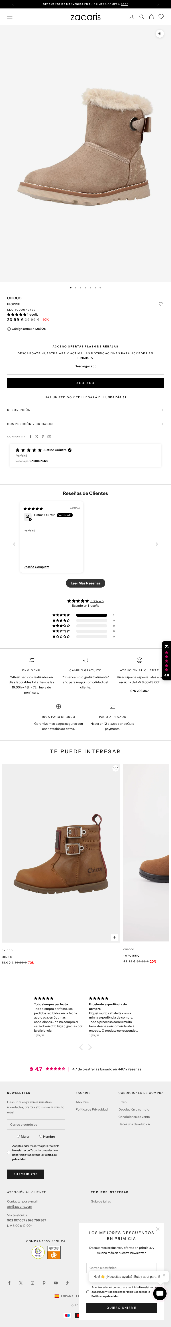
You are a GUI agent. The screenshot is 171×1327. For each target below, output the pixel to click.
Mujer (25, 1137)
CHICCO (14, 298)
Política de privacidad (105, 1296)
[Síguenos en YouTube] (55, 1283)
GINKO (7, 957)
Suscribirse (26, 1174)
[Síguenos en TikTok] (67, 1283)
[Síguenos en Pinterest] (44, 1283)
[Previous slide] (14, 544)
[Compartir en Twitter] (37, 436)
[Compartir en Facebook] (30, 436)
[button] (17, 314)
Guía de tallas (101, 1201)
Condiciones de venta (134, 1117)
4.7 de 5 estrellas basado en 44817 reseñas (106, 1069)
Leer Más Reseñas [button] (85, 583)
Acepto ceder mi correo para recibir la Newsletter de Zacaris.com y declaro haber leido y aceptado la (124, 1292)
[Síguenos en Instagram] (32, 1283)
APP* (124, 4)
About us (82, 1102)
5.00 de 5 (97, 601)
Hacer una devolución (134, 1124)
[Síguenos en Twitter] (21, 1283)
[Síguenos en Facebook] (9, 1283)
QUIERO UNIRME (121, 1307)
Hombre (49, 1137)
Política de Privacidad (92, 1109)
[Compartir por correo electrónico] (49, 436)
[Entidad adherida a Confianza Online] (46, 1252)
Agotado (85, 383)
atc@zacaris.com (19, 1207)
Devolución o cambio (133, 1109)
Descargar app (85, 366)
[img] (33, 509)
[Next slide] (156, 544)
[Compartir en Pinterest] (43, 436)
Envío (122, 1102)
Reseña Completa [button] (36, 567)
